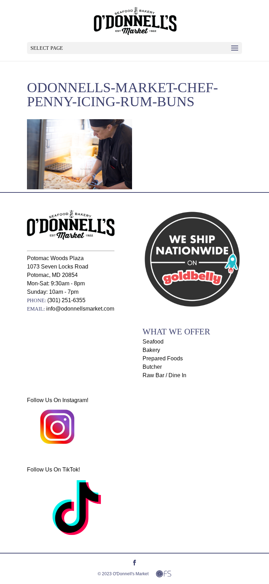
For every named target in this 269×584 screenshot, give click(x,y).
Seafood (153, 342)
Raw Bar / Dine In (164, 375)
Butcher (152, 367)
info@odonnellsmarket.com (80, 309)
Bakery (151, 350)
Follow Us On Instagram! (57, 400)
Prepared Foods (163, 358)
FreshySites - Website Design (163, 573)
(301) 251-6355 (66, 300)
